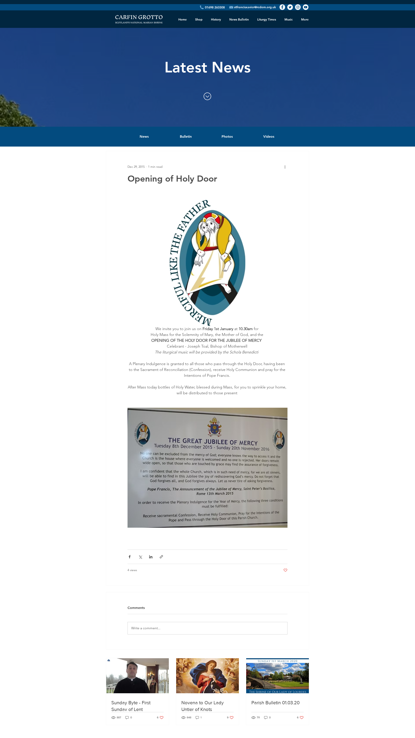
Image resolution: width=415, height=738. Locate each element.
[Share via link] (161, 557)
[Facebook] (282, 7)
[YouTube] (305, 7)
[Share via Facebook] (130, 557)
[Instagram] (298, 7)
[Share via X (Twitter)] (140, 557)
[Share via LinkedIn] (151, 557)
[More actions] (284, 166)
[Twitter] (290, 7)
